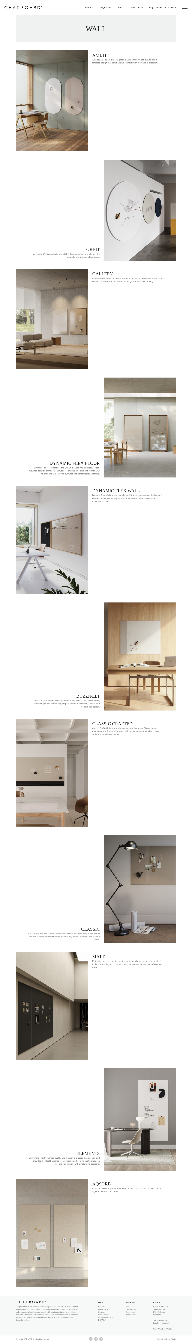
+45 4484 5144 (163, 1320)
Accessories (131, 1315)
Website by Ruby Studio (166, 1339)
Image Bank (105, 7)
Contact (120, 7)
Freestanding (131, 1309)
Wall (127, 1307)
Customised (130, 1312)
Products (89, 7)
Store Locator (136, 7)
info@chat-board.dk (161, 1323)
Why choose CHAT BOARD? (162, 7)
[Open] (185, 7)
